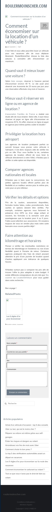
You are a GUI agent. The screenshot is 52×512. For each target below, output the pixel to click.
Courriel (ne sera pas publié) (17, 352)
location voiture (11, 324)
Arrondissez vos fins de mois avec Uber (22, 445)
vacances (20, 324)
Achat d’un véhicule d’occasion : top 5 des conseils (26, 425)
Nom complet (12, 343)
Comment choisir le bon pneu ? (18, 449)
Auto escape (16, 81)
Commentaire (11, 369)
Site (8, 360)
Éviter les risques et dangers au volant (21, 441)
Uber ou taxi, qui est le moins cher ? (20, 429)
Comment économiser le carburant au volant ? (25, 469)
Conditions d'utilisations (25, 502)
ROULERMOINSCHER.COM (26, 6)
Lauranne (12, 47)
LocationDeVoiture (24, 278)
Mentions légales (26, 505)
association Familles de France (21, 114)
